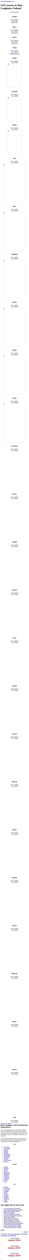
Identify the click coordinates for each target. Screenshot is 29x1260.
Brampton (6, 1178)
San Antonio (7, 1155)
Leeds (5, 1200)
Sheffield (6, 1191)
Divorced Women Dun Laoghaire (12, 1224)
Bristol (5, 1193)
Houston (6, 1151)
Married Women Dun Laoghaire (12, 1221)
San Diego (6, 1157)
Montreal (6, 1168)
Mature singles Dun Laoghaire (11, 1211)
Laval (5, 1181)
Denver (6, 1161)
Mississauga (7, 1173)
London (6, 1187)
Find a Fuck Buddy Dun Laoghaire (13, 1215)
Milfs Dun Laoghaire (9, 1212)
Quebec (6, 1180)
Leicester (6, 1195)
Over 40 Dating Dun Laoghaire (12, 1214)
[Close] (1, 1243)
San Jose (6, 1158)
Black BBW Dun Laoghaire (11, 1218)
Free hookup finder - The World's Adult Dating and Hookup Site (14, 1234)
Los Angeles (7, 1148)
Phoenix (6, 1153)
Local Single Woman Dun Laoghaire (13, 1210)
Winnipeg (6, 1175)
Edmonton (6, 1174)
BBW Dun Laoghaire (9, 1217)
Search (2, 1230)
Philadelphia (7, 1154)
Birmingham (7, 1188)
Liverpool (6, 1190)
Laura (14, 58)
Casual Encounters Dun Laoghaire (12, 1227)
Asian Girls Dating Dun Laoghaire (13, 1226)
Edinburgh (6, 1198)
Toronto (6, 1167)
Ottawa (6, 1171)
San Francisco (7, 1160)
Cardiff (5, 1201)
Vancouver (6, 1177)
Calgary (6, 1170)
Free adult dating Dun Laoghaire (12, 1208)
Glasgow (6, 1194)
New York (6, 1147)
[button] (6, 1123)
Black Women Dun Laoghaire (11, 1220)
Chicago (6, 1150)
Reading (6, 1197)
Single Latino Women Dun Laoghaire (13, 1223)
